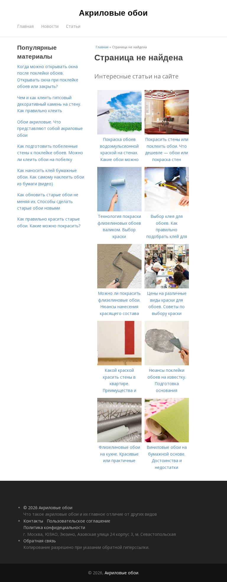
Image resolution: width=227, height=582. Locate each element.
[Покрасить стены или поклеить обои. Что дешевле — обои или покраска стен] (167, 133)
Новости (50, 26)
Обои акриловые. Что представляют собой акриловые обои (50, 128)
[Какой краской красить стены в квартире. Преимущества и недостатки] (119, 363)
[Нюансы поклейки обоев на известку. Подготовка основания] (167, 363)
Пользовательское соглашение (78, 521)
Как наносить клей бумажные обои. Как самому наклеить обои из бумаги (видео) (50, 177)
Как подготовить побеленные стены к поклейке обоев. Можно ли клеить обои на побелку (50, 152)
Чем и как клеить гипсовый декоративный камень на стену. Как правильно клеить (49, 104)
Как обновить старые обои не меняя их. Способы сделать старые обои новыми (47, 201)
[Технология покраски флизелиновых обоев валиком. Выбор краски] (119, 210)
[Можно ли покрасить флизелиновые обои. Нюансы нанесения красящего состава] (119, 287)
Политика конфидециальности (54, 527)
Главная (25, 26)
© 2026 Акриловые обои (47, 507)
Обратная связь (39, 541)
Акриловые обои (113, 12)
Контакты (33, 521)
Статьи (73, 26)
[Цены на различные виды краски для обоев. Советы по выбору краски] (167, 287)
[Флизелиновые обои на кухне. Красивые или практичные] (119, 440)
